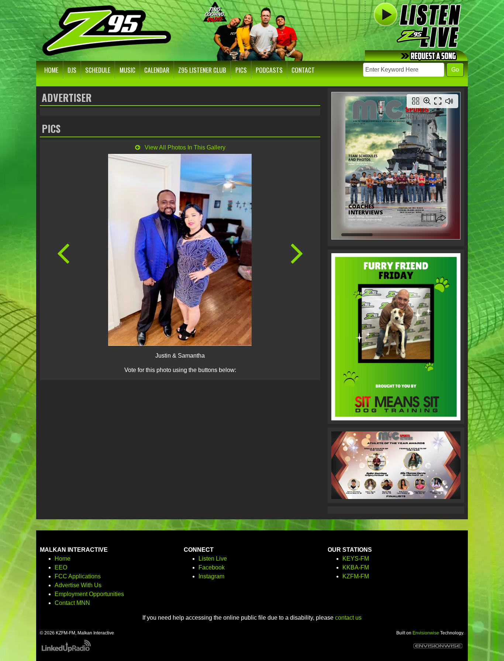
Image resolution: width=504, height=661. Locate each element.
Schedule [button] (97, 70)
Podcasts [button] (269, 70)
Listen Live (213, 558)
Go (455, 69)
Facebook (212, 567)
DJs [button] (72, 70)
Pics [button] (241, 70)
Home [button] (51, 70)
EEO (61, 567)
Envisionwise (425, 633)
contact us (348, 617)
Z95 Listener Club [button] (202, 70)
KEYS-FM (355, 558)
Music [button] (127, 70)
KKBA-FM (355, 567)
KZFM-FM (355, 576)
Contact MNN (72, 603)
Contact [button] (303, 70)
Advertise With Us (78, 585)
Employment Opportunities (89, 594)
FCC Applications (78, 576)
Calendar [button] (156, 70)
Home (62, 558)
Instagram (211, 576)
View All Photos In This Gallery (184, 147)
